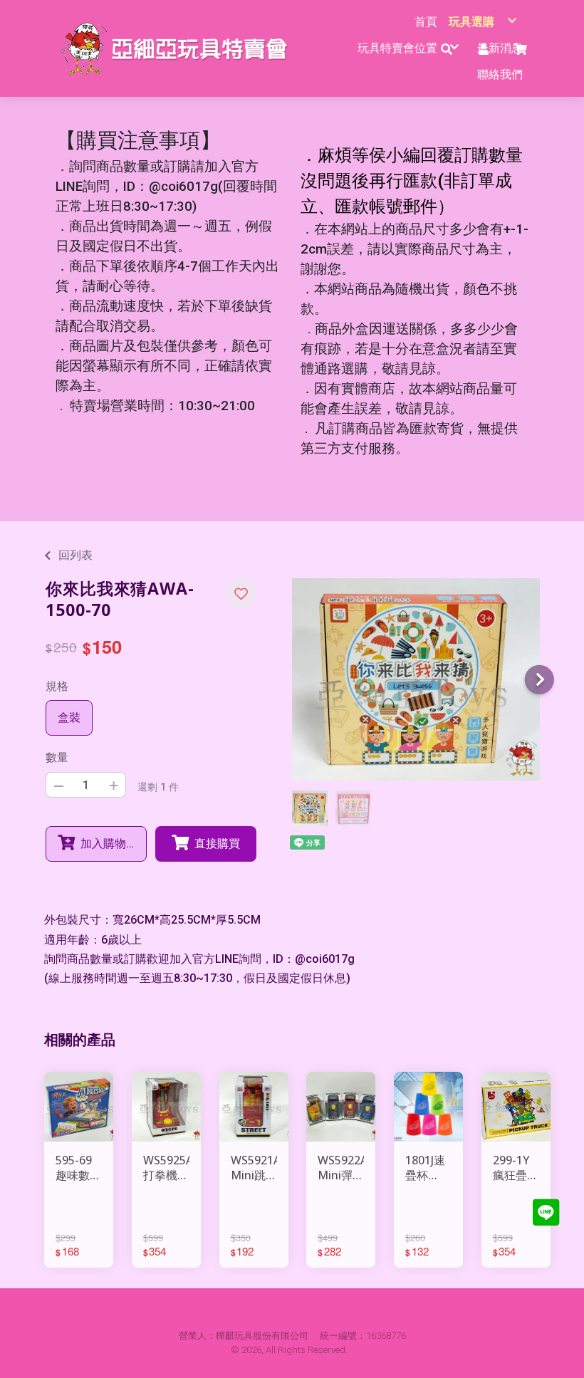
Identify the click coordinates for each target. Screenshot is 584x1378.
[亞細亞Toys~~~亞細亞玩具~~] (178, 48)
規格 (57, 686)
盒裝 (69, 717)
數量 (57, 757)
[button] (241, 593)
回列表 (75, 555)
